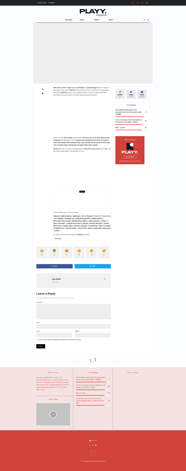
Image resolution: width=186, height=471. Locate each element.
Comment (39, 302)
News (90, 51)
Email (38, 331)
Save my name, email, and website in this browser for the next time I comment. (60, 339)
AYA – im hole (120, 127)
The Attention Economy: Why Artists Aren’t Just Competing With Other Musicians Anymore (136, 396)
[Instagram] (142, 2)
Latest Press (70, 193)
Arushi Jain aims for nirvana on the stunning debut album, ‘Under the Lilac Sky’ (90, 401)
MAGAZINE (68, 20)
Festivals (79, 51)
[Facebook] (133, 2)
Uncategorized (97, 51)
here (88, 234)
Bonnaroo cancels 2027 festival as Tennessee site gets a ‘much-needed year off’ (86, 198)
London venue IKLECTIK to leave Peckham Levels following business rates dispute (136, 381)
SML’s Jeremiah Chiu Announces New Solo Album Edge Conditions (136, 419)
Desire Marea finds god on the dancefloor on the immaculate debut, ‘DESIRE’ (128, 112)
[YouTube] (147, 2)
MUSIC (82, 20)
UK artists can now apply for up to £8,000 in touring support (136, 408)
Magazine (85, 51)
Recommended (128, 391)
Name (38, 322)
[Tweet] (42, 93)
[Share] (42, 89)
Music (82, 193)
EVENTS (96, 20)
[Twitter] (138, 2)
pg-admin (56, 279)
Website (77, 331)
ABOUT (111, 20)
